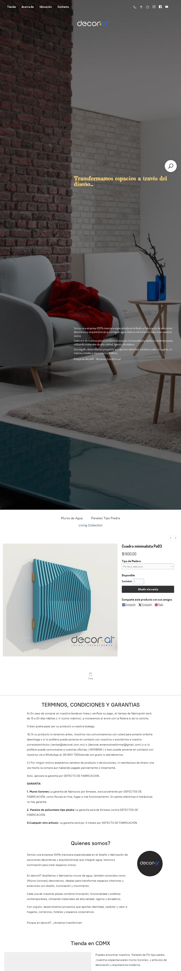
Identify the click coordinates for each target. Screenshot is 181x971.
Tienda (11, 7)
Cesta (90, 678)
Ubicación (46, 7)
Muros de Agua (72, 518)
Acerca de (28, 7)
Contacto (63, 7)
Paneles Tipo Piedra (105, 518)
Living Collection (91, 525)
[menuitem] (170, 538)
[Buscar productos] (171, 166)
